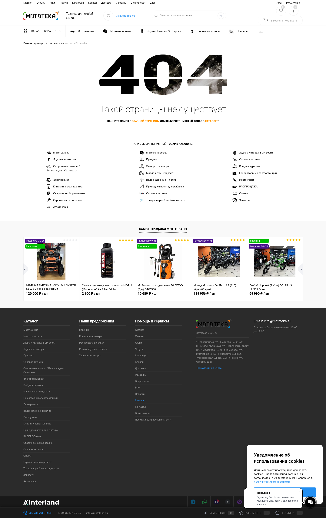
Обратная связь (40, 512)
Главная (27, 3)
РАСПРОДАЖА (248, 186)
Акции (53, 3)
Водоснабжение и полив (161, 179)
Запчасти (245, 200)
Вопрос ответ (138, 3)
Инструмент (246, 179)
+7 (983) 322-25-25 (69, 512)
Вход (279, 3)
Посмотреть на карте (209, 367)
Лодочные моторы (64, 159)
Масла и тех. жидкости (160, 172)
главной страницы (145, 121)
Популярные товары (90, 336)
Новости (140, 394)
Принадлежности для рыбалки (165, 186)
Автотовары (60, 206)
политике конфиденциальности (272, 481)
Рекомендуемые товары (93, 349)
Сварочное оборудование (69, 193)
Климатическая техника (67, 186)
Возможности (142, 413)
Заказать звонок (125, 15)
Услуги (64, 3)
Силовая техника (156, 193)
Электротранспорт (157, 166)
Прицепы (152, 159)
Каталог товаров (44, 31)
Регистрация (293, 3)
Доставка (106, 3)
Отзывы (41, 3)
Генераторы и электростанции (258, 172)
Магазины (121, 3)
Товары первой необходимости (165, 200)
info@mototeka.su (277, 321)
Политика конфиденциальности (153, 419)
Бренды (92, 3)
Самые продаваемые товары (163, 229)
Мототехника (61, 152)
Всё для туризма (249, 166)
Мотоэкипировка (156, 152)
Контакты (140, 406)
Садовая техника (249, 159)
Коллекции (78, 3)
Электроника (61, 179)
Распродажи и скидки (91, 342)
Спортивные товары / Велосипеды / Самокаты (63, 168)
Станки (243, 193)
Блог (152, 3)
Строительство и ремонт (68, 200)
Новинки (84, 329)
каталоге (211, 121)
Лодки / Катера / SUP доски (256, 152)
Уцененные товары (89, 355)
